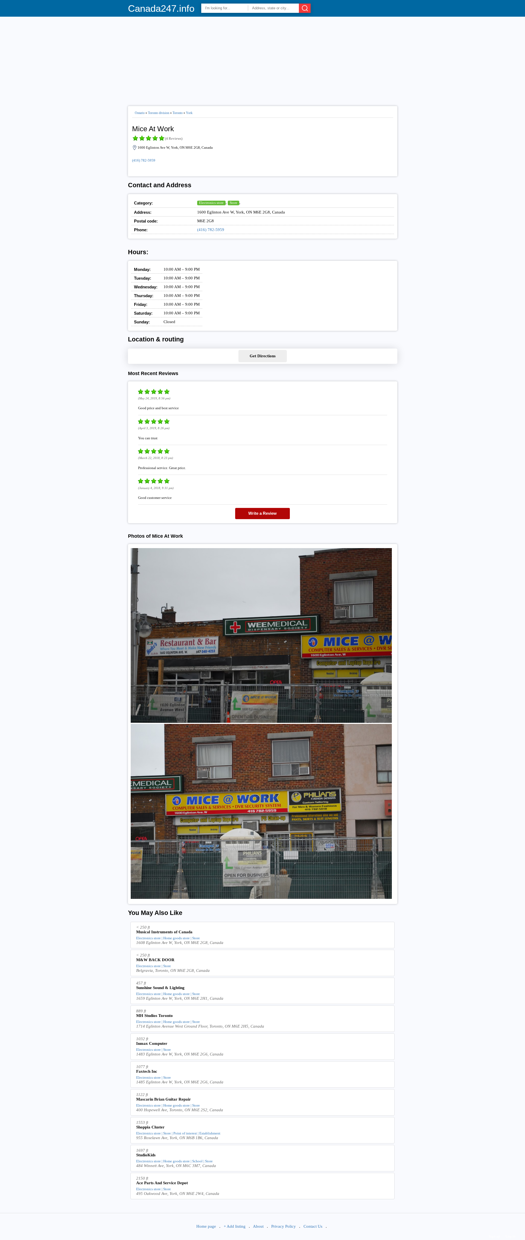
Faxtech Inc (146, 1071)
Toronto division (158, 113)
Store (233, 203)
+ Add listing (235, 1226)
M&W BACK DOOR (155, 960)
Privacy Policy (283, 1226)
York (189, 113)
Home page (206, 1226)
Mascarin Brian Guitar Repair (163, 1099)
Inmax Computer (151, 1043)
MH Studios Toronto (154, 1015)
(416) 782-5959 (143, 160)
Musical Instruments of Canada (164, 932)
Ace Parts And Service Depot (162, 1183)
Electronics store (211, 203)
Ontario (140, 113)
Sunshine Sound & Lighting (160, 987)
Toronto (178, 113)
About (258, 1226)
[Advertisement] (262, 59)
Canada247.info (161, 8)
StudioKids (146, 1155)
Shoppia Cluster (150, 1127)
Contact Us (313, 1226)
